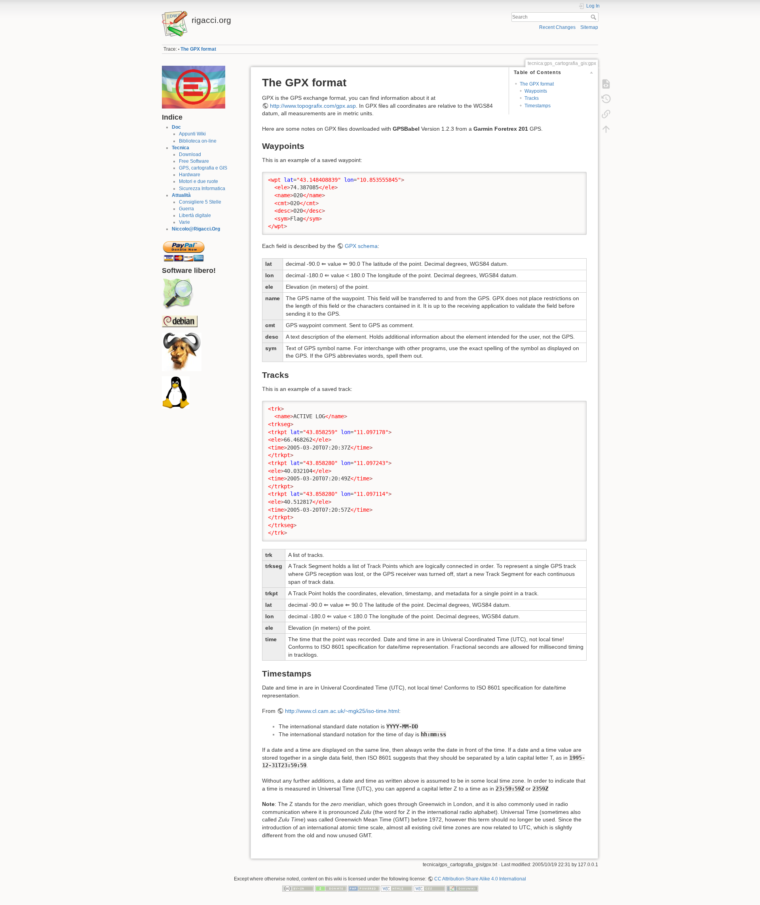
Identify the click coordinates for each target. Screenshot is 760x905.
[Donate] (331, 888)
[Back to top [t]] (606, 129)
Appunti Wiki (192, 134)
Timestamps (537, 106)
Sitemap (589, 27)
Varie (184, 222)
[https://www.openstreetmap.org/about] (178, 294)
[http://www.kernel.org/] (176, 392)
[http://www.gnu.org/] (181, 351)
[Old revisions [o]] (606, 99)
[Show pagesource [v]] (606, 83)
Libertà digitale (195, 215)
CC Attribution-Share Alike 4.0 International (480, 879)
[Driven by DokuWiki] (462, 888)
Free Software (194, 161)
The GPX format (198, 49)
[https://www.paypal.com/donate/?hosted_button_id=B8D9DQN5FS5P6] (183, 249)
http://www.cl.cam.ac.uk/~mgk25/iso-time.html (342, 711)
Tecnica (180, 148)
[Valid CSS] (429, 888)
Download (190, 154)
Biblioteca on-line (198, 141)
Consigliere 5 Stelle (200, 202)
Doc (176, 127)
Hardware (189, 174)
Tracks (531, 98)
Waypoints (535, 91)
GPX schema (361, 246)
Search (594, 17)
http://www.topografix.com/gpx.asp (313, 106)
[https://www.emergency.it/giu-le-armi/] (193, 87)
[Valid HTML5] (396, 888)
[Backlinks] (606, 114)
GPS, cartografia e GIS (203, 168)
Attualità (181, 195)
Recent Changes (557, 27)
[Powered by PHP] (364, 888)
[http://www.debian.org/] (180, 321)
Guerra (186, 208)
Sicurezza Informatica (202, 188)
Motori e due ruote (198, 181)
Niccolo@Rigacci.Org (196, 229)
